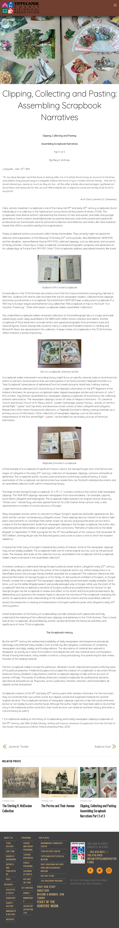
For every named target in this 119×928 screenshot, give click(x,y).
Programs (26, 837)
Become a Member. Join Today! (50, 896)
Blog (8, 879)
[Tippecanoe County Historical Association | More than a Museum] (20, 12)
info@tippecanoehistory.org (102, 860)
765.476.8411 (97, 852)
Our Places (44, 837)
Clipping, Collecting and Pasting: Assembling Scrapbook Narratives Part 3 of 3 (98, 810)
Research (8, 884)
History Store (47, 875)
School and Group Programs (28, 846)
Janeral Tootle (18, 746)
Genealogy (10, 898)
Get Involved (27, 887)
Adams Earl (103, 746)
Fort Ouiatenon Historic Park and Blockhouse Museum (52, 867)
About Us (8, 837)
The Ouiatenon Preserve (52, 880)
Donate (26, 893)
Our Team (10, 851)
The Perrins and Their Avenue (58, 805)
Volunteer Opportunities (28, 909)
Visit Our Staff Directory (46, 888)
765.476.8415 (95, 855)
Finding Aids (8, 801)
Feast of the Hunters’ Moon (47, 903)
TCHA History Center (50, 851)
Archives (10, 919)
